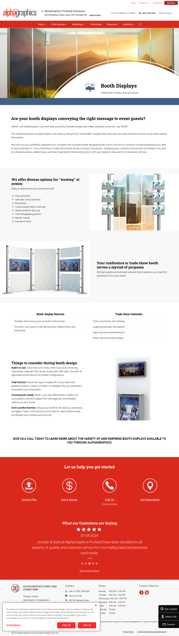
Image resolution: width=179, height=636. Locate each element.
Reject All (66, 625)
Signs (41, 24)
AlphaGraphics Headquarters (36, 600)
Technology (96, 24)
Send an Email (75, 595)
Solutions (127, 24)
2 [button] (86, 564)
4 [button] (93, 564)
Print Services (58, 24)
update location (95, 15)
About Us (143, 3)
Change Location (31, 596)
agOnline (171, 3)
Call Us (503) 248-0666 (79, 591)
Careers (171, 624)
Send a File (171, 616)
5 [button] (97, 564)
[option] (89, 544)
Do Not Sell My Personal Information (151, 631)
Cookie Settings (13, 625)
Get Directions (150, 500)
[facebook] (141, 592)
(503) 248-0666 (149, 13)
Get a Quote (171, 609)
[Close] (96, 605)
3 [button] (90, 564)
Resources (112, 24)
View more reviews (89, 570)
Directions (167, 13)
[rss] (146, 592)
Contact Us (157, 3)
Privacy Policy (128, 631)
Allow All (87, 625)
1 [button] (83, 564)
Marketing (77, 24)
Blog (134, 3)
